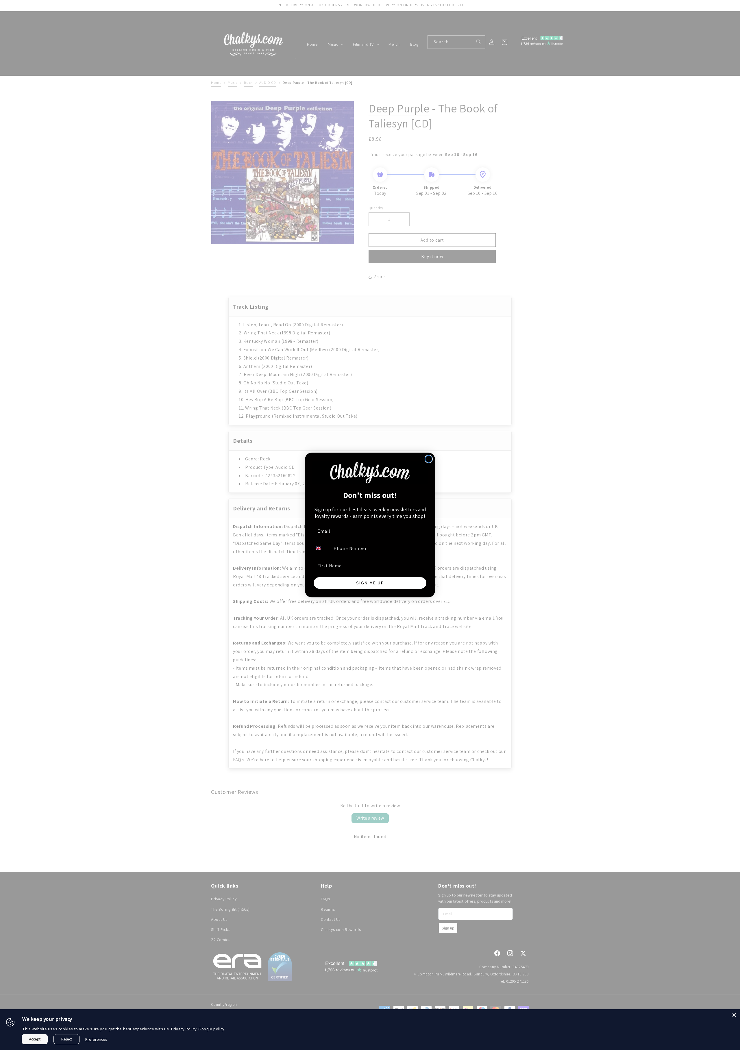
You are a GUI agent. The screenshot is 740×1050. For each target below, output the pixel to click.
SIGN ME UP (370, 583)
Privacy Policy (184, 1029)
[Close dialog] (428, 458)
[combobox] (322, 548)
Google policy (211, 1029)
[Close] (734, 1015)
